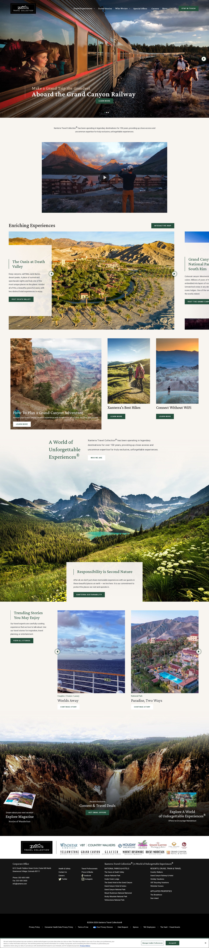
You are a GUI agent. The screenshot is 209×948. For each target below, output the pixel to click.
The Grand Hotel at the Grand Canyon (118, 883)
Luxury (76, 696)
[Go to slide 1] (104, 112)
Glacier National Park (112, 876)
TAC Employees (149, 927)
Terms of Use (83, 927)
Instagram (88, 879)
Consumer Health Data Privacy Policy (59, 927)
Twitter (64, 879)
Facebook (87, 876)
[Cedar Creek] (184, 845)
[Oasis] (143, 844)
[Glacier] (111, 852)
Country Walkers (156, 872)
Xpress (135, 927)
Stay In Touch (189, 8)
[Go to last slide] (51, 274)
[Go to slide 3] (108, 112)
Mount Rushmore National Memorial (118, 893)
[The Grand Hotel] (174, 845)
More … (165, 8)
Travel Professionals (89, 869)
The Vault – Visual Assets (170, 927)
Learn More (104, 101)
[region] (104, 943)
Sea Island (154, 898)
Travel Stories (105, 8)
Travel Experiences (82, 8)
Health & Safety (64, 869)
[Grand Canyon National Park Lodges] (90, 852)
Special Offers (140, 8)
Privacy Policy (34, 927)
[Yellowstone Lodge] (69, 852)
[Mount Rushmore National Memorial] (133, 852)
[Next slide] (204, 59)
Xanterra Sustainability (89, 595)
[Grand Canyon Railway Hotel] (158, 845)
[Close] (205, 943)
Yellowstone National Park (114, 900)
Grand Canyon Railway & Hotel (161, 876)
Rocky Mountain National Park (115, 896)
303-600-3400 (23, 878)
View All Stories (21, 641)
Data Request (123, 927)
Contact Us (63, 872)
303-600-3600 (21, 881)
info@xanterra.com (20, 884)
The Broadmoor (156, 895)
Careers (155, 8)
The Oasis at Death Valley (114, 872)
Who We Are (121, 8)
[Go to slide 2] (106, 112)
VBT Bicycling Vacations (159, 883)
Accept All (172, 943)
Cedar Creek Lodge (111, 879)
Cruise (69, 696)
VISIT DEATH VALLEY (21, 299)
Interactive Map (162, 226)
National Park (136, 696)
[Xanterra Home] (23, 8)
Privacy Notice (85, 946)
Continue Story (68, 707)
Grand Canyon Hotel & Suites (115, 886)
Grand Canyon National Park (114, 889)
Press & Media (87, 872)
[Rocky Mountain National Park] (155, 852)
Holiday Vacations (157, 879)
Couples (61, 696)
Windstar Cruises (156, 886)
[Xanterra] (36, 847)
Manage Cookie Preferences (152, 943)
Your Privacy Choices (104, 927)
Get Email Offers (97, 812)
